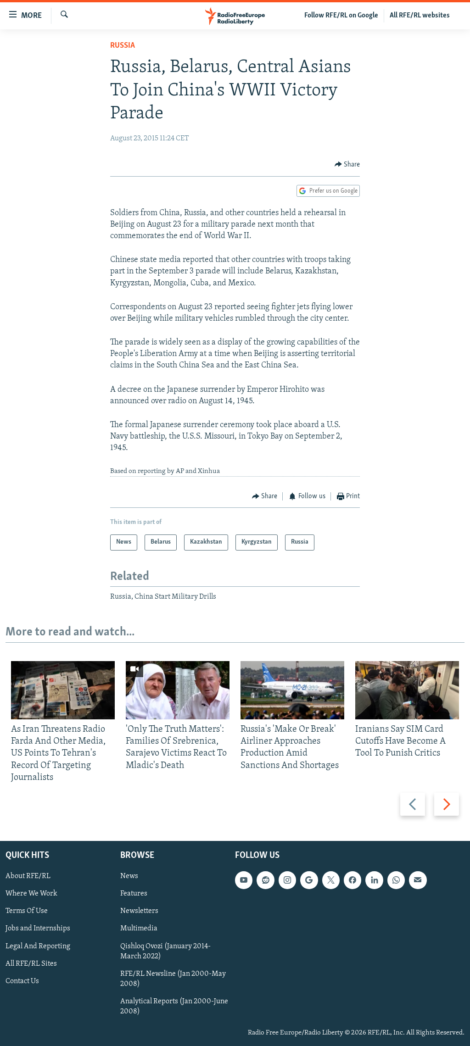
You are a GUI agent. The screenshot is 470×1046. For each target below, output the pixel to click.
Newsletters (139, 911)
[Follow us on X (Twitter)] (331, 880)
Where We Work (31, 893)
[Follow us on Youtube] (243, 880)
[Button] (347, 165)
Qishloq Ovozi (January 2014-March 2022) (165, 951)
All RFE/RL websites (420, 15)
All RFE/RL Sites (31, 964)
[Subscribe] (417, 880)
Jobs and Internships (38, 928)
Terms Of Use (27, 911)
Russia (122, 46)
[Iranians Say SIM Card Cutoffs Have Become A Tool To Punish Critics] (407, 690)
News (129, 876)
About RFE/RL (28, 876)
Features (133, 893)
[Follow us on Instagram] (287, 880)
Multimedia (138, 928)
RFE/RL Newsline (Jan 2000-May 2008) (173, 979)
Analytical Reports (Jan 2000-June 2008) (174, 1006)
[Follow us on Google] (309, 880)
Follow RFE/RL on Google (341, 15)
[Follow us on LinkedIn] (374, 880)
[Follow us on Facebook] (352, 880)
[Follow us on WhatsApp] (396, 880)
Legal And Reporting (38, 946)
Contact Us (22, 981)
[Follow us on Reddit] (265, 880)
